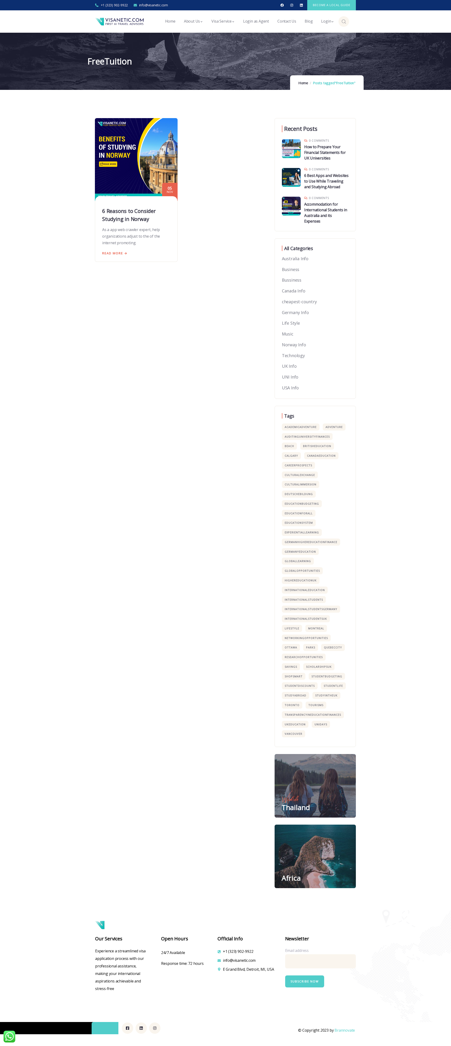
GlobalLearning (298, 561)
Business (290, 269)
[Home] (120, 21)
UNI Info (290, 377)
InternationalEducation (305, 590)
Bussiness (291, 280)
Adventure (334, 427)
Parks (310, 647)
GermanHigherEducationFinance (311, 542)
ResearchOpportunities (304, 657)
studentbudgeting (326, 676)
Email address (297, 950)
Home (303, 82)
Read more (112, 253)
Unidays (321, 724)
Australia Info (295, 258)
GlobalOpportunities (302, 570)
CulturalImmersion (300, 484)
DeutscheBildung (299, 494)
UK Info (289, 366)
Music (287, 334)
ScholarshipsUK (319, 666)
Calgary (291, 455)
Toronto (292, 705)
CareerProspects (298, 465)
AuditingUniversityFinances (307, 436)
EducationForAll (299, 513)
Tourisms (315, 705)
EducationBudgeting (302, 503)
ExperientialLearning (302, 532)
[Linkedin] (301, 5)
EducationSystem (299, 522)
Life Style (291, 323)
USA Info (290, 388)
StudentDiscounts (300, 685)
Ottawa (291, 647)
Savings (291, 666)
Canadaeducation (321, 455)
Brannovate (344, 1030)
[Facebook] (282, 5)
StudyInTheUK (326, 695)
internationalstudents (304, 599)
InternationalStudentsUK (306, 618)
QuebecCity (333, 647)
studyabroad (295, 695)
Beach (289, 446)
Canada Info (293, 291)
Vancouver (293, 733)
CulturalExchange (300, 475)
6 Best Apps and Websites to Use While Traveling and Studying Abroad (326, 181)
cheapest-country (299, 301)
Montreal (316, 628)
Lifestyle (292, 628)
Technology (293, 355)
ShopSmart (294, 676)
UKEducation (295, 724)
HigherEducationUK (301, 580)
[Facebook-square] (127, 1028)
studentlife (333, 685)
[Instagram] (291, 5)
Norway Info (294, 344)
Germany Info (295, 312)
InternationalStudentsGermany (311, 609)
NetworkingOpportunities (306, 638)
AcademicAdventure (301, 427)
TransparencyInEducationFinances (313, 714)
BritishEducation (317, 446)
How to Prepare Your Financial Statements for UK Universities (325, 152)
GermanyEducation (300, 551)
